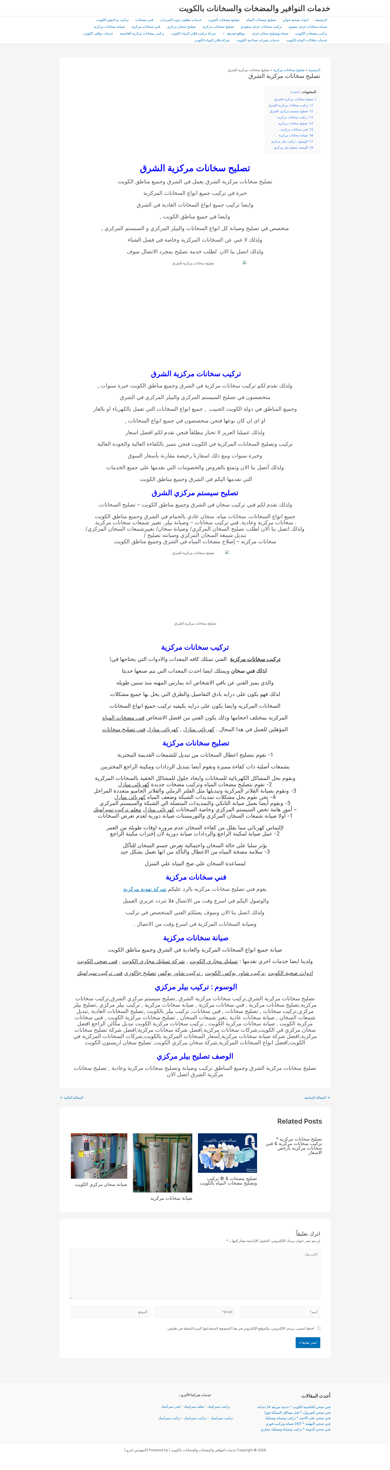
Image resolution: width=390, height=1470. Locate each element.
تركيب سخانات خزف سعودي (261, 26)
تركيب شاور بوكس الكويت (235, 973)
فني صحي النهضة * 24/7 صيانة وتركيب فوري (298, 1423)
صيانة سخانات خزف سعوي (307, 26)
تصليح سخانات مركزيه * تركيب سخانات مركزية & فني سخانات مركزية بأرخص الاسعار (294, 1145)
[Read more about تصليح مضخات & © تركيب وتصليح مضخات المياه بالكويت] (227, 1152)
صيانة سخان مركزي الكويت (101, 1184)
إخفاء (295, 92)
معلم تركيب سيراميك (117, 809)
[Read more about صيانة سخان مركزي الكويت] (99, 1155)
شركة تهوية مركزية (144, 889)
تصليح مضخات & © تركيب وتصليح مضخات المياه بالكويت (228, 1181)
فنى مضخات (144, 20)
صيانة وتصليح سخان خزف (270, 33)
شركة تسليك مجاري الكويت (153, 961)
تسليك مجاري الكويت (214, 961)
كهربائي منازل (198, 729)
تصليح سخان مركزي (181, 26)
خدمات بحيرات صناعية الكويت (258, 40)
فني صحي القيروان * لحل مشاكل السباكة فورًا (297, 1412)
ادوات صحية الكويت (290, 973)
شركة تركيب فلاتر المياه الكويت (193, 33)
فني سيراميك (170, 1406)
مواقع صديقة (236, 33)
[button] (225, 33)
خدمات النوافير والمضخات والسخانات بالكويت (254, 8)
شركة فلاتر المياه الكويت (212, 40)
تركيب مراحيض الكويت (112, 20)
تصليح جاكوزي (140, 973)
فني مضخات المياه (123, 717)
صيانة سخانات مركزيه (109, 26)
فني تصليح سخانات (123, 729)
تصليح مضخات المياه (261, 20)
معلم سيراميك (194, 1406)
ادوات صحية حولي (296, 20)
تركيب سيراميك (218, 1406)
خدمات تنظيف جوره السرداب (181, 20)
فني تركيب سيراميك (100, 973)
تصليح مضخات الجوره (224, 20)
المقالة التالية (71, 1097)
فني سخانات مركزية (146, 26)
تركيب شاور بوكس (180, 973)
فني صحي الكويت (97, 961)
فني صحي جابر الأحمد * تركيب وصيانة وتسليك (297, 1418)
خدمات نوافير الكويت (98, 33)
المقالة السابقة (317, 1097)
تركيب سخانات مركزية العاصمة (142, 33)
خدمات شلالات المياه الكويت (306, 40)
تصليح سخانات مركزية (218, 26)
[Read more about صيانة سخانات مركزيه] (162, 1162)
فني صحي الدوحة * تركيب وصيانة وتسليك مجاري (295, 1429)
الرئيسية (321, 20)
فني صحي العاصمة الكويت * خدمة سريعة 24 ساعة (294, 1407)
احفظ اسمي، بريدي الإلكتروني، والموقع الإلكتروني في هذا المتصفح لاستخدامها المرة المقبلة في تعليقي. (240, 1328)
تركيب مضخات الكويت (311, 33)
